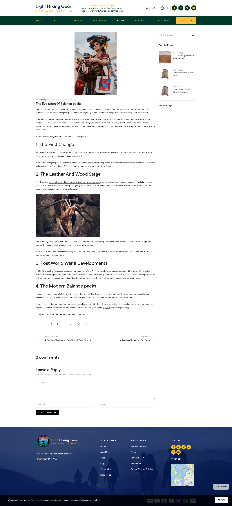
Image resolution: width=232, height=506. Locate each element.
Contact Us (186, 20)
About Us (104, 452)
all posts (41, 324)
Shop (102, 457)
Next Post (135, 338)
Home (103, 446)
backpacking (53, 324)
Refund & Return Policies (142, 469)
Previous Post (70, 338)
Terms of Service (139, 446)
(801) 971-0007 (51, 459)
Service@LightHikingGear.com (57, 453)
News (133, 452)
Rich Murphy (43, 100)
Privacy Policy (137, 457)
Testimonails (137, 463)
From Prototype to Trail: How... (183, 74)
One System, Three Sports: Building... (181, 91)
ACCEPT (221, 500)
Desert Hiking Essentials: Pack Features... (183, 57)
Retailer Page (106, 475)
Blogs (103, 463)
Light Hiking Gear (83, 324)
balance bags (67, 324)
